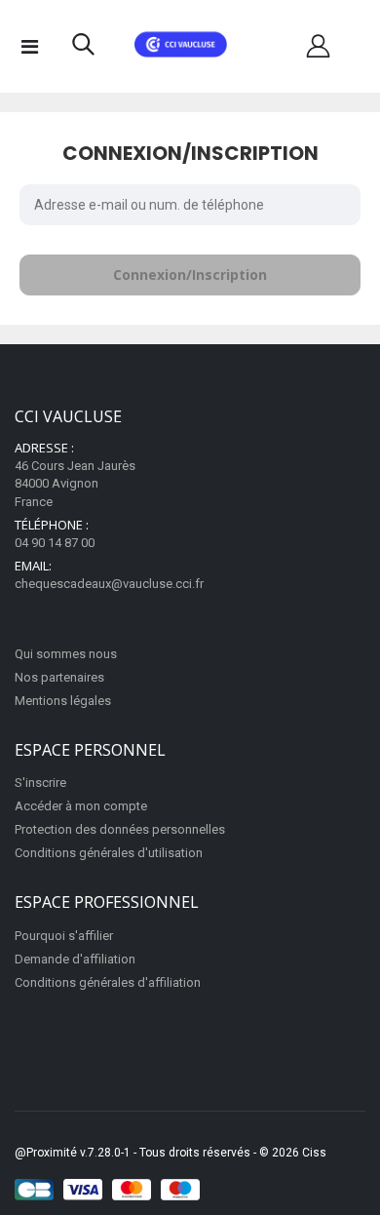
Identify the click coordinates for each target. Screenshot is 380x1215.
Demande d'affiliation (75, 959)
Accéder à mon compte (81, 806)
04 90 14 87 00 (55, 542)
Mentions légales (63, 700)
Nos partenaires (59, 677)
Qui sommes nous (66, 654)
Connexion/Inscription (190, 274)
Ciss (314, 1152)
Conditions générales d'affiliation (108, 982)
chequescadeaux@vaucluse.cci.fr (109, 583)
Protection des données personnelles (120, 829)
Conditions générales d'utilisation (109, 852)
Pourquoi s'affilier (64, 935)
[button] (83, 49)
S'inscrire (40, 782)
